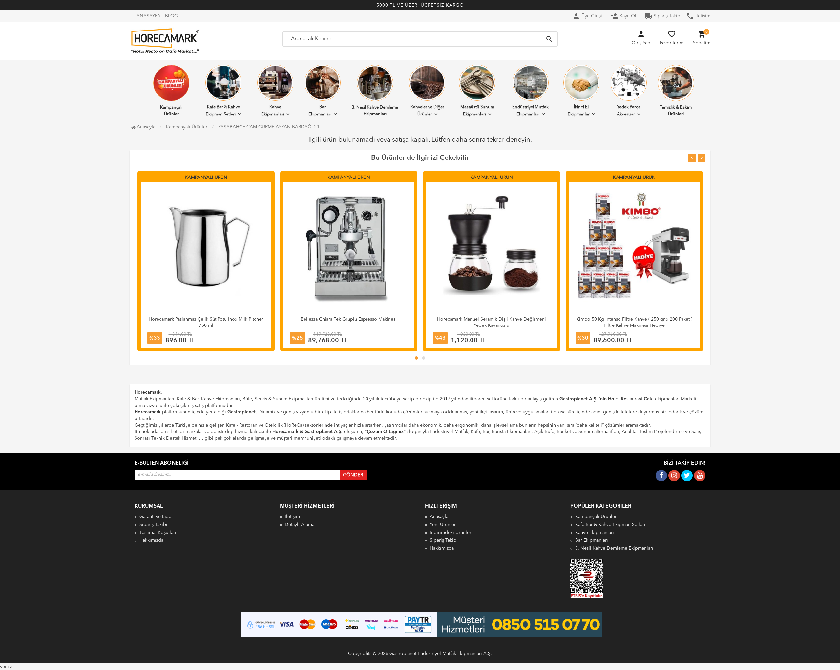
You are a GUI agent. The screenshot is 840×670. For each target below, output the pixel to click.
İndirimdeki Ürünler (450, 532)
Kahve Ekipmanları (272, 110)
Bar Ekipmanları (319, 110)
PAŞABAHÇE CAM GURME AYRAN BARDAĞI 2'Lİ (270, 127)
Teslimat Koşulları (157, 532)
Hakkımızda (151, 540)
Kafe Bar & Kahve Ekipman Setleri (223, 110)
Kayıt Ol (623, 16)
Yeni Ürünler (443, 524)
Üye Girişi (587, 16)
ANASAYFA (148, 16)
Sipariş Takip (443, 540)
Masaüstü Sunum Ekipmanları (477, 110)
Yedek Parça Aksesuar (628, 110)
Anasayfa (145, 127)
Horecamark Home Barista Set (634, 319)
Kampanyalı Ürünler (171, 110)
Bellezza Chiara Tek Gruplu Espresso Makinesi (206, 319)
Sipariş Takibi (663, 16)
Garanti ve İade (155, 516)
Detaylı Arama (299, 524)
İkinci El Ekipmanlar (579, 110)
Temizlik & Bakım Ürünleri (676, 110)
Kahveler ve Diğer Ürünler (427, 110)
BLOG (171, 16)
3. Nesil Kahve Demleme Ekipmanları (375, 110)
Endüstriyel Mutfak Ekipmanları (530, 110)
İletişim (698, 16)
